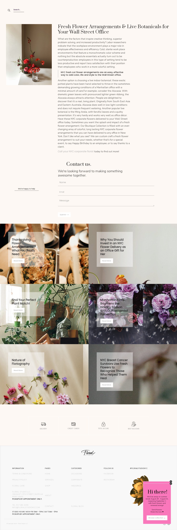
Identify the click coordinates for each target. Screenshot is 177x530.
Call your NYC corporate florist (76, 151)
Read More (18, 261)
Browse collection (157, 518)
